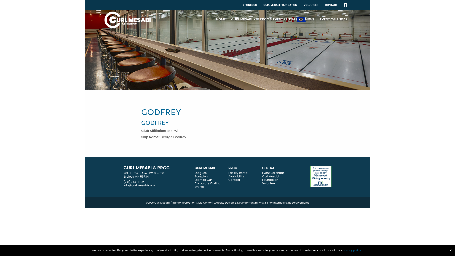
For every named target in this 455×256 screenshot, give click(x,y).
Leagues (201, 173)
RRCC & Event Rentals (278, 19)
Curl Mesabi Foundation (280, 5)
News (309, 19)
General (269, 168)
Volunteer (311, 5)
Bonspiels (201, 176)
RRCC (232, 168)
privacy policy (352, 250)
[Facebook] (345, 5)
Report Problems (298, 202)
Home (221, 19)
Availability (236, 176)
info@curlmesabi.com (139, 185)
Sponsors (250, 5)
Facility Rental (238, 173)
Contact (331, 5)
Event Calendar (334, 19)
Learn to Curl (204, 180)
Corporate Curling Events (207, 185)
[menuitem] (250, 5)
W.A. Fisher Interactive (273, 202)
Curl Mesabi (241, 19)
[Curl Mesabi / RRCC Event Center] (128, 19)
